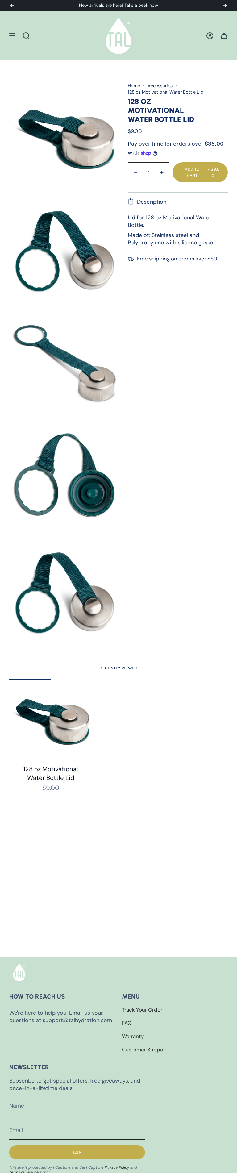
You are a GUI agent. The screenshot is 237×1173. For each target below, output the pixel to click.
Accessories (160, 86)
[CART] (224, 36)
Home (134, 86)
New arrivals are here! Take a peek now (118, 5)
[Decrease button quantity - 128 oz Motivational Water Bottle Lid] (136, 172)
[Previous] (12, 5)
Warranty (133, 1036)
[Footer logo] (19, 972)
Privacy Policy (117, 1167)
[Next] (225, 5)
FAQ (126, 1023)
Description (151, 202)
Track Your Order (142, 1009)
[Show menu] (12, 36)
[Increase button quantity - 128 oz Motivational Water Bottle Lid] (161, 172)
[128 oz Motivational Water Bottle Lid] (50, 720)
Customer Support (144, 1049)
